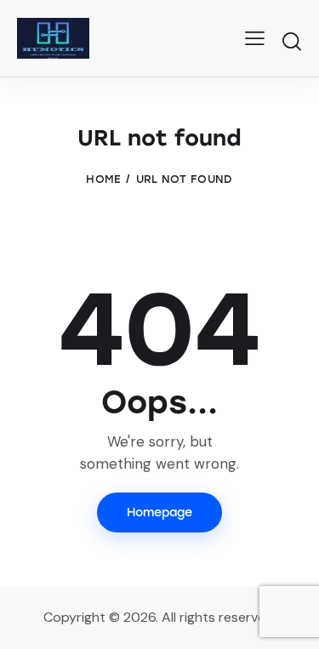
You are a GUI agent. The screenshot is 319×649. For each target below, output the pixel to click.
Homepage (159, 512)
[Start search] (291, 41)
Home (103, 179)
